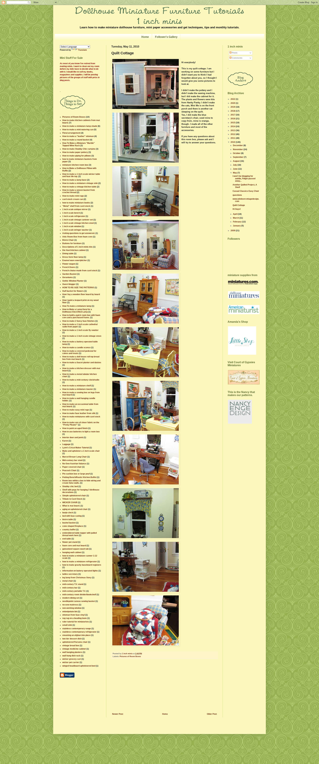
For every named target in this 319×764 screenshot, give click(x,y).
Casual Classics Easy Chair (246, 191)
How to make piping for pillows (76, 156)
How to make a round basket (75, 140)
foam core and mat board (74, 545)
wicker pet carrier (70, 662)
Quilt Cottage (239, 205)
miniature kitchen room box (75, 165)
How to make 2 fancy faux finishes (78, 321)
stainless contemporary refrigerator (79, 632)
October (237, 153)
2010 (233, 142)
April (235, 214)
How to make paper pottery (75, 152)
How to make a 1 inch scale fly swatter (80, 330)
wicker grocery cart (71, 659)
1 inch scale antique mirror (75, 209)
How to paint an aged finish (75, 428)
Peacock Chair (69, 470)
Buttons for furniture (72, 243)
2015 (233, 122)
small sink (67, 625)
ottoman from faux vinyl (73, 615)
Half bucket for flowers (73, 291)
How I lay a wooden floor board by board (81, 294)
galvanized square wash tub (75, 549)
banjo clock (67, 512)
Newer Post (117, 714)
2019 (233, 107)
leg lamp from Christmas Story (76, 577)
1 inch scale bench (71, 213)
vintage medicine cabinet (74, 649)
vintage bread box (70, 645)
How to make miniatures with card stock (81, 416)
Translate (82, 50)
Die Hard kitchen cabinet (74, 250)
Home (145, 36)
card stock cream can (72, 199)
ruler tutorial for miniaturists (75, 622)
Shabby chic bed (70, 486)
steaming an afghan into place (76, 635)
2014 (233, 126)
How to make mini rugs (73, 196)
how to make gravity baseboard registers (81, 565)
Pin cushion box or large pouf (76, 474)
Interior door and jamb (72, 437)
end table (66, 539)
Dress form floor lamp (72, 257)
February (237, 222)
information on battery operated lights (80, 571)
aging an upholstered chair (74, 509)
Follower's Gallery (166, 36)
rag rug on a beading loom (74, 618)
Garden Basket (69, 274)
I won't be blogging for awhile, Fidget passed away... (244, 178)
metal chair (67, 581)
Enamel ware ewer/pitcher (74, 260)
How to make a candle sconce (76, 347)
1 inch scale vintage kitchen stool (78, 223)
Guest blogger (69, 284)
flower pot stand (69, 542)
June (235, 169)
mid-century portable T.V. (74, 591)
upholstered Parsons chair (74, 642)
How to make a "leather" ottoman (78, 136)
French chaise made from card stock (79, 270)
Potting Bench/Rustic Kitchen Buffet (79, 477)
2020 (233, 103)
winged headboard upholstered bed (78, 666)
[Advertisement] (164, 688)
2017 (233, 115)
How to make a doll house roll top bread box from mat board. (80, 358)
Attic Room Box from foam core (77, 237)
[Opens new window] (67, 677)
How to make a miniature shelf (76, 385)
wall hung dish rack (71, 656)
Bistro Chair (68, 240)
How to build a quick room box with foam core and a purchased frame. (81, 316)
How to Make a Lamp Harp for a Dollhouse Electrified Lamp (77, 310)
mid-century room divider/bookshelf (79, 594)
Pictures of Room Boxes (130, 656)
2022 (233, 99)
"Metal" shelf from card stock (76, 206)
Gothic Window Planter (73, 281)
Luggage (66, 444)
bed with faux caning (72, 516)
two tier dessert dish (72, 639)
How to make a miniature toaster (77, 389)
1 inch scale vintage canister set (77, 220)
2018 (233, 111)
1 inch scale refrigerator (73, 216)
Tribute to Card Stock (72, 499)
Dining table (67, 253)
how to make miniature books (76, 203)
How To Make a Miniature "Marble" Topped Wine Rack (78, 144)
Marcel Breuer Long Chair (74, 457)
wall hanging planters (72, 652)
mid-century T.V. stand (72, 584)
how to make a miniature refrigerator (79, 561)
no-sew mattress (70, 605)
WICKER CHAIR (69, 502)
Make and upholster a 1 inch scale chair (81, 451)
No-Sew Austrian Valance (74, 463)
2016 (233, 118)
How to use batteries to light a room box (81, 431)
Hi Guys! (237, 209)
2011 (233, 138)
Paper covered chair (72, 467)
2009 (233, 230)
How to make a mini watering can (77, 129)
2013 (233, 130)
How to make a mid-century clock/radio (80, 380)
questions (237, 195)
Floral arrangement (71, 133)
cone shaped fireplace (72, 526)
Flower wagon (68, 264)
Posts (234, 53)
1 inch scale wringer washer (75, 230)
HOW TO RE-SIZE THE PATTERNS (78, 287)
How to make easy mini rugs (75, 410)
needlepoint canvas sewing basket (78, 601)
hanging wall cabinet (71, 552)
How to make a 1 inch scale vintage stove (81, 336)
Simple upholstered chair (74, 495)
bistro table (67, 519)
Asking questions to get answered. (78, 233)
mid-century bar (69, 588)
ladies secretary (70, 574)
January (237, 226)
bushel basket (69, 523)
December (238, 145)
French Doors (68, 267)
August (236, 161)
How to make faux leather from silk (78, 413)
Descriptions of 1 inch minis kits (77, 247)
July (235, 165)
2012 (233, 134)
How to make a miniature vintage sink (80, 183)
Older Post (212, 714)
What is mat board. (71, 506)
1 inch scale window (71, 226)
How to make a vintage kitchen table (79, 187)
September (238, 157)
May (235, 173)
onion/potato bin (69, 611)
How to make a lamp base (74, 180)
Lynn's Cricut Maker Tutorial (75, 447)
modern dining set (70, 598)
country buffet (69, 529)
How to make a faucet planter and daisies (81, 362)
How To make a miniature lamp (76, 306)
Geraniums (67, 277)
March (236, 218)
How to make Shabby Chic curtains (78, 149)
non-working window (71, 608)
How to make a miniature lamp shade (79, 126)
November (238, 149)
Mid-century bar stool (72, 460)
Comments (236, 58)
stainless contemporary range (76, 628)
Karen (65, 441)
